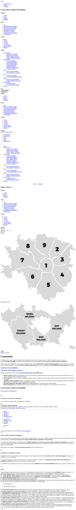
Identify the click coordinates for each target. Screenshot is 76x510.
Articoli (5, 181)
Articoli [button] (5, 86)
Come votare (7, 419)
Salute (5, 140)
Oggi (5, 17)
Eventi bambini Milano (12, 62)
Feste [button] (5, 70)
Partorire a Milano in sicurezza (14, 80)
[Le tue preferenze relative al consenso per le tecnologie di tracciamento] (2, 507)
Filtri (2, 132)
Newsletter (6, 415)
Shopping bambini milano (13, 67)
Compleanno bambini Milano (10, 33)
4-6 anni (5, 42)
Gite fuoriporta (7, 34)
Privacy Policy (4, 408)
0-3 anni (5, 40)
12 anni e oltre (7, 44)
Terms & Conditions (20, 408)
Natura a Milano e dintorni (13, 56)
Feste (5, 137)
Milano (2, 233)
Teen (5, 138)
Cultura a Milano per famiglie (13, 58)
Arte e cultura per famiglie (10, 29)
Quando (5, 15)
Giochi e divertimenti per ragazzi (14, 76)
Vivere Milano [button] (7, 52)
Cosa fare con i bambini (12, 54)
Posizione (3, 231)
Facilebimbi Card (8, 416)
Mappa (8, 132)
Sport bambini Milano (12, 63)
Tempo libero (7, 136)
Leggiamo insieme (11, 83)
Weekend (6, 19)
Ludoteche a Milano (11, 66)
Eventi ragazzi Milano (12, 75)
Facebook (13, 370)
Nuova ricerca (4, 91)
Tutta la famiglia (7, 46)
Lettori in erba (7, 141)
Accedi (5, 5)
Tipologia (3, 230)
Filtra (2, 351)
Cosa (5, 25)
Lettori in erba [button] (7, 82)
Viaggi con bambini (11, 68)
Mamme (5, 47)
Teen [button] (5, 74)
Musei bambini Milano (12, 64)
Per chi (5, 39)
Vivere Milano (7, 134)
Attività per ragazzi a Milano (10, 27)
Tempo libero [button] (7, 59)
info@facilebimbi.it (26, 431)
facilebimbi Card (7, 4)
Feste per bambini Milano (12, 71)
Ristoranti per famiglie (9, 30)
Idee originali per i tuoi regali (13, 72)
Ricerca (2, 50)
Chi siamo (6, 421)
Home (5, 146)
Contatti (5, 423)
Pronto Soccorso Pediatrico (13, 79)
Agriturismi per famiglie (9, 31)
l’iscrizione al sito (28, 372)
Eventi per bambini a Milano (10, 26)
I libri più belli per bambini (13, 84)
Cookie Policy (11, 408)
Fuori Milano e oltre (5, 302)
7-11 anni (6, 43)
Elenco (11, 132)
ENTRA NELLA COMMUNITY (9, 391)
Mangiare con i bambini (12, 55)
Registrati (6, 6)
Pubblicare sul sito (8, 420)
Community (6, 412)
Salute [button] (5, 78)
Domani (5, 18)
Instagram (19, 370)
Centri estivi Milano (11, 60)
